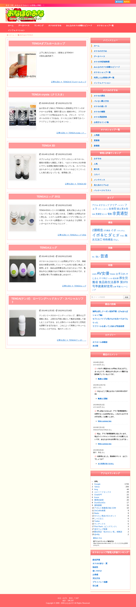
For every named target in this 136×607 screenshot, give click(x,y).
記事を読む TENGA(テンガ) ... (71, 340)
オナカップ (104, 205)
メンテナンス (99, 180)
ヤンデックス (99, 524)
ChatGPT (98, 495)
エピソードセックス (102, 492)
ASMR (94, 274)
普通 (104, 256)
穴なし (116, 240)
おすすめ (97, 158)
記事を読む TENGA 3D (75, 184)
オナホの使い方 (100, 106)
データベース (23, 25)
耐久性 (96, 169)
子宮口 (122, 236)
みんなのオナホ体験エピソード (79, 25)
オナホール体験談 (100, 342)
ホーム (11, 25)
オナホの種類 (99, 112)
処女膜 (116, 278)
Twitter (97, 521)
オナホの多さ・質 (100, 563)
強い (98, 257)
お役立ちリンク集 (101, 122)
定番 (114, 286)
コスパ (96, 174)
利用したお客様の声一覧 (104, 77)
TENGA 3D (48, 145)
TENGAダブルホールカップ (48, 43)
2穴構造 (107, 231)
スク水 (110, 278)
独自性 (95, 567)
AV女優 (103, 273)
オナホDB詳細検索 (102, 62)
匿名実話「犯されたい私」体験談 (108, 532)
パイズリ (121, 205)
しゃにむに (99, 518)
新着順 (96, 146)
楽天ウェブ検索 (100, 529)
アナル (95, 205)
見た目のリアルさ (101, 185)
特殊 (93, 214)
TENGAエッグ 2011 (48, 196)
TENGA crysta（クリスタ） (48, 94)
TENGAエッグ (48, 247)
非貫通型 (120, 213)
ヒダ (115, 235)
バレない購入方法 (101, 101)
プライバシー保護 (100, 582)
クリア (113, 205)
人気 (96, 164)
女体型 (112, 208)
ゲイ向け (103, 278)
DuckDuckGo (99, 503)
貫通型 (99, 214)
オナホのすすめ (54, 25)
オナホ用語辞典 (100, 117)
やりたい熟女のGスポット (105, 516)
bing (96, 489)
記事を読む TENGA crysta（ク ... (71, 133)
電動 (109, 214)
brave (96, 497)
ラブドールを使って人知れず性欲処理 (108, 326)
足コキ (104, 214)
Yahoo (97, 487)
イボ (113, 230)
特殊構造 (108, 239)
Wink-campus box (104, 421)
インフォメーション (16, 30)
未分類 (95, 346)
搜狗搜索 (98, 505)
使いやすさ (97, 571)
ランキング (39, 25)
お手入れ (121, 273)
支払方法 (96, 578)
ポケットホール (103, 209)
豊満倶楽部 (99, 500)
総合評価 (96, 560)
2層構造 (97, 230)
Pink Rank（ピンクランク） (106, 526)
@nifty (97, 534)
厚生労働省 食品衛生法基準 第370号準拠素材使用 (110, 282)
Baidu (96, 513)
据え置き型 (122, 209)
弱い (93, 257)
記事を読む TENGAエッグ (74, 286)
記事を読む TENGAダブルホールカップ (68, 82)
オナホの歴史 (99, 96)
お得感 (95, 574)
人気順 (96, 135)
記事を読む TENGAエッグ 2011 (72, 235)
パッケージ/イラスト (102, 190)
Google (97, 484)
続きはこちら (97, 538)
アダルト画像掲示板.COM (105, 508)
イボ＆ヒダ (102, 235)
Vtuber (112, 274)
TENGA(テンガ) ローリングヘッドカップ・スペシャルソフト (47, 300)
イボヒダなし (121, 230)
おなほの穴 (69, 603)
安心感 (95, 586)
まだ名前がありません (106, 464)
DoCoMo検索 (99, 510)
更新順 (96, 140)
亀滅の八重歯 (102, 379)
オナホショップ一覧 (105, 25)
